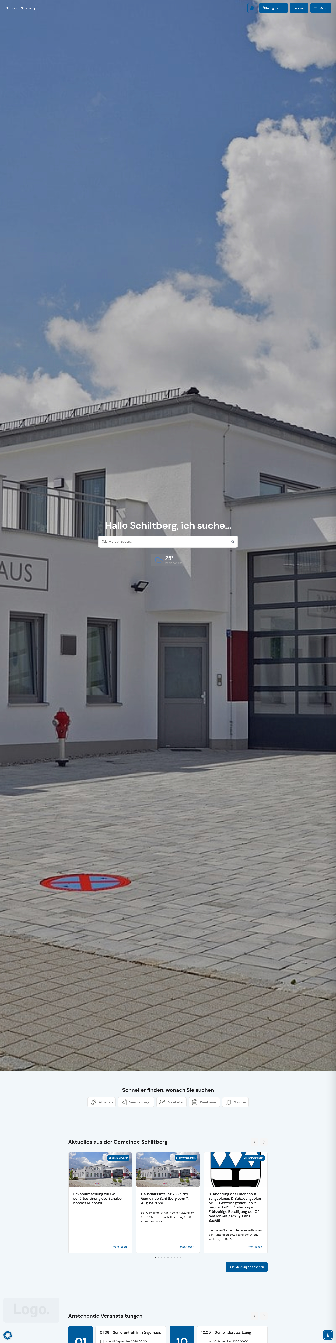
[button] (168, 559)
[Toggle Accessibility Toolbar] (327, 1335)
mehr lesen (120, 1246)
